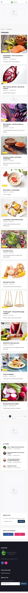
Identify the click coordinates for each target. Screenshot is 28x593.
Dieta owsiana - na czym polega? (11, 190)
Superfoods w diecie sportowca (11, 343)
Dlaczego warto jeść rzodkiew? (11, 404)
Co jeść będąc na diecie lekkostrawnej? (13, 219)
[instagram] (20, 534)
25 (12, 418)
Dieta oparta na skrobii (9, 282)
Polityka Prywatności (5, 573)
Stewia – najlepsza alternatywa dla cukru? (15, 447)
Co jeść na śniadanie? (8, 374)
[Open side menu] (1, 2)
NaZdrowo (3, 29)
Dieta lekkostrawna (8, 251)
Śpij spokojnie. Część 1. (12, 465)
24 (24, 416)
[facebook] (8, 534)
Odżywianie (5, 51)
